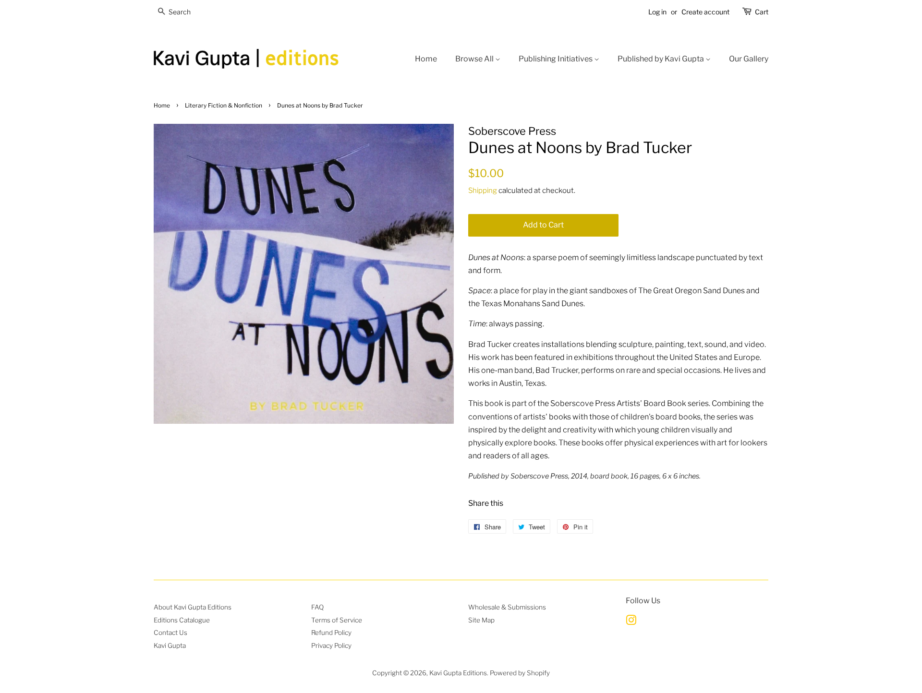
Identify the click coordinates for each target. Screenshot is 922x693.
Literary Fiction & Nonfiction (223, 105)
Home (426, 58)
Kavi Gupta (170, 645)
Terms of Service (336, 620)
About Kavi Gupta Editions (192, 607)
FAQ (317, 607)
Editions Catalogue (182, 620)
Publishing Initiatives (556, 58)
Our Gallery (748, 58)
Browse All (475, 58)
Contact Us (170, 632)
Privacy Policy (331, 645)
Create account (705, 12)
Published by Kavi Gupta (661, 58)
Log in (657, 12)
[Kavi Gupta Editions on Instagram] (631, 622)
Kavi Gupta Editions (458, 673)
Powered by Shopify (520, 673)
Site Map (481, 620)
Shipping (482, 190)
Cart (761, 12)
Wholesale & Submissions (507, 607)
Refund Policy (331, 632)
